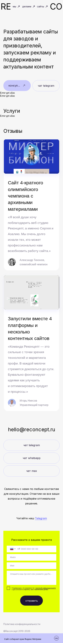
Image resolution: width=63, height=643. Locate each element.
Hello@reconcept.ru (31, 429)
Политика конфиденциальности (21, 624)
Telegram (41, 518)
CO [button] (56, 7)
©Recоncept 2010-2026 (16, 631)
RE (6, 7)
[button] (17, 85)
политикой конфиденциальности (46, 588)
